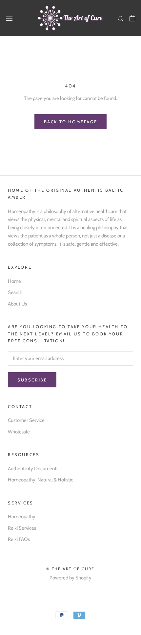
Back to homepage (70, 121)
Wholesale (19, 432)
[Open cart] (132, 18)
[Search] (121, 18)
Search (15, 292)
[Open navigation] (9, 17)
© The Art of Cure (70, 568)
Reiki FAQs (19, 539)
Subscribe (32, 379)
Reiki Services (22, 528)
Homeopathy (21, 517)
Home (14, 281)
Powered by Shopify (70, 578)
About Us (17, 304)
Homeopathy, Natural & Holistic (40, 480)
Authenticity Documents (33, 469)
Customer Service (26, 420)
